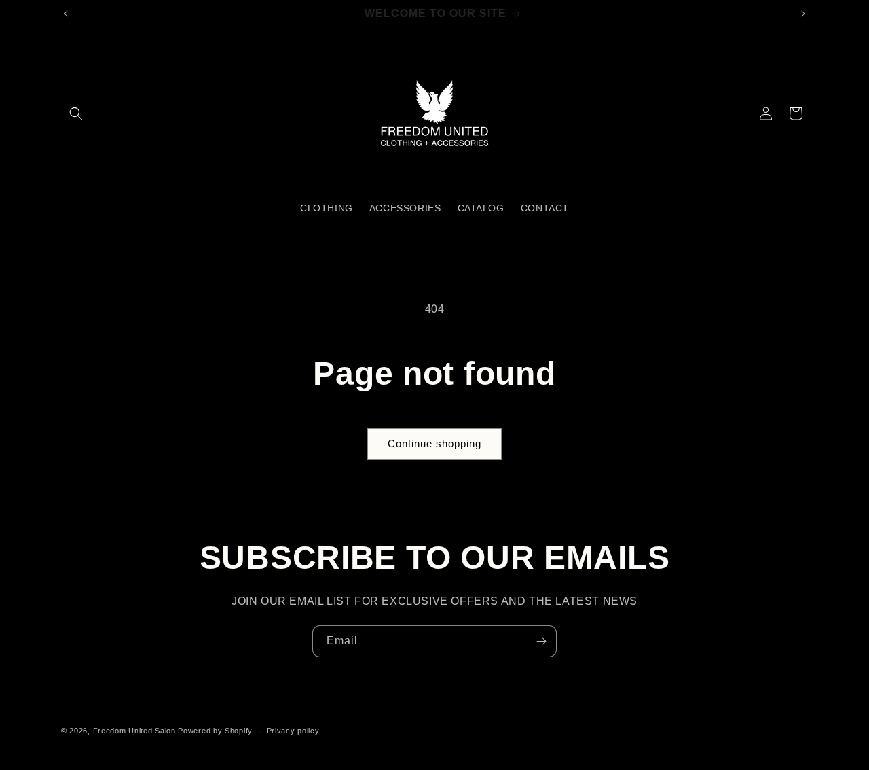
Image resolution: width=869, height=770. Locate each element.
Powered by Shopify (215, 731)
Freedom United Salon (134, 731)
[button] (76, 113)
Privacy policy (293, 731)
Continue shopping (434, 443)
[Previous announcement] (66, 14)
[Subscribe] (541, 641)
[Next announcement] (803, 14)
